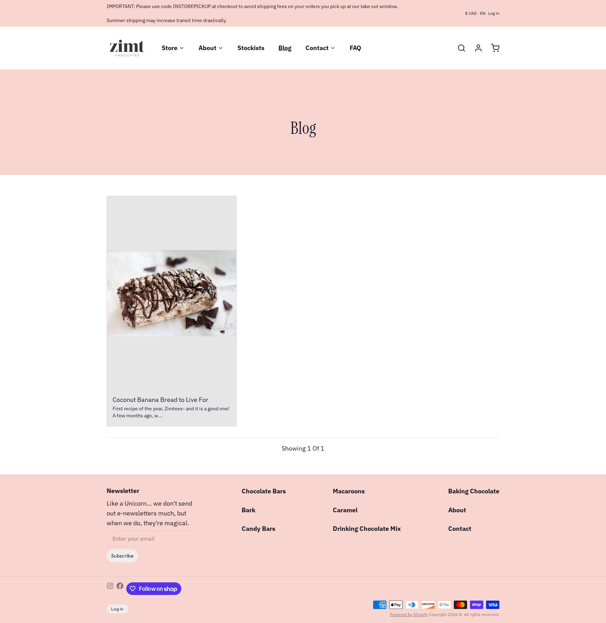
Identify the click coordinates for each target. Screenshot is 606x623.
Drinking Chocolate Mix (367, 529)
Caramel (345, 510)
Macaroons (349, 491)
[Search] (459, 48)
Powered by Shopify (409, 614)
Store (169, 48)
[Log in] (476, 48)
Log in (493, 13)
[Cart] (492, 48)
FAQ (355, 48)
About (207, 48)
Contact (317, 48)
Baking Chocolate (473, 491)
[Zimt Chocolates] (127, 48)
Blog (284, 48)
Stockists (250, 48)
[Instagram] (110, 588)
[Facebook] (119, 588)
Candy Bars (258, 529)
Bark (248, 510)
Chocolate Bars (264, 491)
